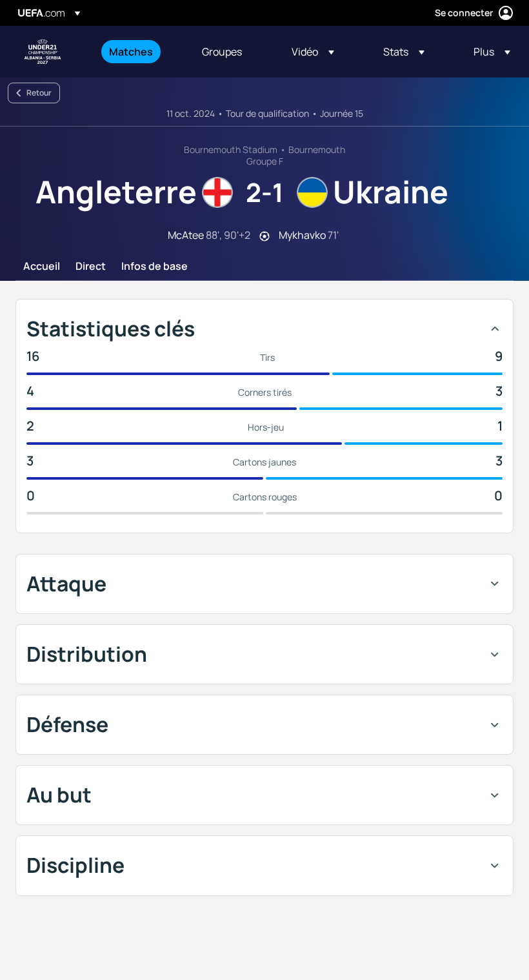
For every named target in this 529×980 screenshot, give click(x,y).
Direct (90, 266)
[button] (313, 51)
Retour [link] (39, 92)
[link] (131, 51)
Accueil (41, 266)
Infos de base (154, 266)
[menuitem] (139, 51)
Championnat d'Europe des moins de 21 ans (42, 51)
